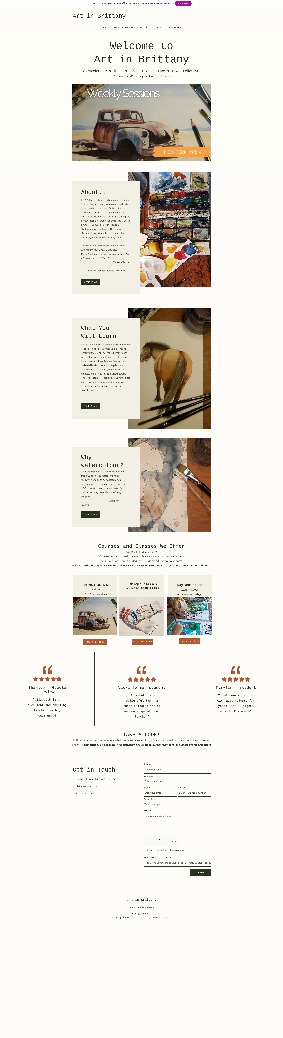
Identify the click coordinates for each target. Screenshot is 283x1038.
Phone (182, 788)
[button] (141, 122)
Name (147, 764)
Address (148, 776)
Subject (148, 799)
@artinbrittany (90, 565)
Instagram (128, 565)
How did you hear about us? (158, 858)
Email (147, 788)
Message (148, 811)
